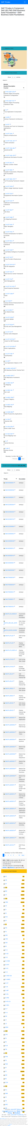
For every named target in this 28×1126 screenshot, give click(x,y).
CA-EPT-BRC (8, 170)
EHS (6, 917)
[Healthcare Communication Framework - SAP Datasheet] (13, 200)
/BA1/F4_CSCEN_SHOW (10, 630)
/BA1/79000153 (9, 606)
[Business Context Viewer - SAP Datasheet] (13, 162)
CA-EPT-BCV (9, 162)
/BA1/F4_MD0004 (10, 739)
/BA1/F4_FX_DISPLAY (11, 650)
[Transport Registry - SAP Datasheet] (13, 397)
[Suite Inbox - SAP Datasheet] (12, 209)
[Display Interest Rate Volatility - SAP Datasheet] (14, 710)
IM (5, 946)
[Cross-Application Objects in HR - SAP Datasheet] (9, 360)
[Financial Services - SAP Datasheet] (7, 440)
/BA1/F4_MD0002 (10, 725)
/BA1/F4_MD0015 (10, 808)
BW (6, 891)
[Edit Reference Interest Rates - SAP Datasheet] (13, 673)
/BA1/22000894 (9, 526)
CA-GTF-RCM (9, 324)
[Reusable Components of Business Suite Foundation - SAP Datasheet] (13, 169)
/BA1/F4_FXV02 (9, 659)
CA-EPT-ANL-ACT (10, 141)
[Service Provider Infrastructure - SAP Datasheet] (12, 257)
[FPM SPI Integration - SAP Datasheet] (14, 264)
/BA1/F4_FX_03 (9, 643)
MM (6, 1031)
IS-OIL (7, 994)
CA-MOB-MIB (9, 412)
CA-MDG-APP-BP (10, 368)
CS (6, 906)
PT (6, 1067)
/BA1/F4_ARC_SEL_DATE (10, 623)
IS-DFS (7, 964)
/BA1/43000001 (9, 563)
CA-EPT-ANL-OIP (10, 155)
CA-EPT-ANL (8, 133)
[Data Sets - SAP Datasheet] (15, 837)
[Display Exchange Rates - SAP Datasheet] (14, 642)
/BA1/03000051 (9, 482)
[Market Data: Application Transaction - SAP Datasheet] (15, 808)
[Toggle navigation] (25, 2)
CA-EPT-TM (8, 279)
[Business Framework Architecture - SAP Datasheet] (10, 116)
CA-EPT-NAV (9, 224)
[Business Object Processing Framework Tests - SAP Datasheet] (15, 100)
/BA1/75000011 (9, 599)
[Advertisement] (14, 32)
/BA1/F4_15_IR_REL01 (11, 614)
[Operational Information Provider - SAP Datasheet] (15, 155)
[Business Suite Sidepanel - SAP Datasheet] (12, 331)
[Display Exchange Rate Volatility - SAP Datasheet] (14, 666)
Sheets (12, 867)
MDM (6, 1027)
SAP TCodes (5, 2)
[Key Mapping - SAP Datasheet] (13, 382)
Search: (5, 80)
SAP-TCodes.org (3, 1118)
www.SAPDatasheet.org (9, 1111)
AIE (6, 880)
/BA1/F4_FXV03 (9, 666)
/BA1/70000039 (9, 577)
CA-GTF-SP (8, 332)
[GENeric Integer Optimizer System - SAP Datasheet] (13, 186)
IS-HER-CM (8, 975)
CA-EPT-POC (9, 232)
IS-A (6, 950)
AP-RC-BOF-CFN (10, 91)
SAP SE (10, 1124)
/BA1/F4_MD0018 (10, 823)
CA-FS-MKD (8, 310)
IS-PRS (7, 998)
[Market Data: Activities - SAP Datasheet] (15, 822)
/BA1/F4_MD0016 (10, 816)
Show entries (14, 77)
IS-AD (6, 953)
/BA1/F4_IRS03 (9, 695)
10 (19, 855)
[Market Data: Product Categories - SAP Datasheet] (15, 801)
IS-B (6, 957)
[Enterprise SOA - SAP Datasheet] (10, 419)
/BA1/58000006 (9, 570)
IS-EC (6, 968)
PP (6, 1053)
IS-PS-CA (7, 1001)
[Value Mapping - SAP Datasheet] (13, 404)
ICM (6, 942)
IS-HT (6, 983)
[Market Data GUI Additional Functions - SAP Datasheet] (15, 775)
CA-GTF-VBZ (8, 354)
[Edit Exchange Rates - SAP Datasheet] (14, 635)
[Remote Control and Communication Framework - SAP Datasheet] (13, 240)
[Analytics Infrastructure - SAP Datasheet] (13, 133)
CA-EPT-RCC (9, 241)
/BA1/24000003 (9, 533)
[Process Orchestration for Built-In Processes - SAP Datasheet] (13, 231)
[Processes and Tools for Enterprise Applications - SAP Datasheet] (10, 124)
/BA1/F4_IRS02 (9, 688)
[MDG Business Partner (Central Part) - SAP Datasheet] (15, 368)
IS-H (6, 972)
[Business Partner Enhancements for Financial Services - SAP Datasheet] (11, 300)
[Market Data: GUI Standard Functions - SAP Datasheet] (15, 768)
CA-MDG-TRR (9, 397)
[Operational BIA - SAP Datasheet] (15, 147)
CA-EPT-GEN (9, 186)
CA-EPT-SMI (8, 250)
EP (6, 920)
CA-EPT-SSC (8, 272)
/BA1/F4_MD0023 (10, 837)
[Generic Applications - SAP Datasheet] (15, 346)
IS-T (6, 1009)
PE (6, 1042)
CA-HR (7, 361)
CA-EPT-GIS (8, 193)
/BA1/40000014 (9, 555)
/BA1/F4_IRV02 (9, 703)
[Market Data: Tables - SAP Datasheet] (15, 815)
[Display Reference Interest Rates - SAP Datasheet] (13, 680)
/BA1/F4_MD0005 (10, 746)
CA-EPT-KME (9, 217)
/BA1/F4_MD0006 (10, 754)
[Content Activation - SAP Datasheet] (16, 140)
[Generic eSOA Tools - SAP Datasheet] (13, 426)
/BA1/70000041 (9, 592)
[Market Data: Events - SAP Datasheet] (15, 761)
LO (6, 1023)
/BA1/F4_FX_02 (9, 635)
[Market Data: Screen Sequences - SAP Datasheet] (15, 753)
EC (6, 913)
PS (6, 1060)
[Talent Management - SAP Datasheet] (12, 278)
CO (6, 898)
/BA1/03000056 (9, 490)
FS (6, 441)
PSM (6, 1064)
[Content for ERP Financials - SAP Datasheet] (14, 338)
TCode (5, 479)
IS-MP (7, 990)
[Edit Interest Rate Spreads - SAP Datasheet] (14, 688)
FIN (6, 928)
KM (6, 1016)
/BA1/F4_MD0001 (10, 717)
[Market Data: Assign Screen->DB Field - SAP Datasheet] (15, 784)
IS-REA (7, 1005)
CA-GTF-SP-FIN (9, 339)
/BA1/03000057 (9, 497)
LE (6, 1020)
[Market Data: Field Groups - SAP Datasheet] (15, 724)
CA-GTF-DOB (9, 317)
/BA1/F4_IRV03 (9, 710)
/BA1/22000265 (9, 512)
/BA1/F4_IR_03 (9, 681)
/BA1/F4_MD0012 (10, 794)
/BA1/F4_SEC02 (9, 845)
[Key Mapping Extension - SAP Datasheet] (13, 216)
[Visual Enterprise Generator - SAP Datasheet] (15, 286)
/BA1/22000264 (9, 504)
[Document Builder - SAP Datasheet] (13, 317)
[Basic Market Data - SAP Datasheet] (12, 309)
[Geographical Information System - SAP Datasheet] (12, 193)
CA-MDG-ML (8, 390)
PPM (6, 1056)
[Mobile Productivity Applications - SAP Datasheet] (13, 411)
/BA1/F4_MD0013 (10, 801)
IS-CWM (7, 961)
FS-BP (7, 448)
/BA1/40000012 (9, 548)
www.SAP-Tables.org (16, 1109)
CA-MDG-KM (9, 383)
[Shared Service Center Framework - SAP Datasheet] (13, 271)
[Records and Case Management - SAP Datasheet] (13, 324)
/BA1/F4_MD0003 (10, 732)
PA (6, 1038)
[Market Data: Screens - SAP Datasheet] (15, 746)
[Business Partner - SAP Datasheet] (9, 448)
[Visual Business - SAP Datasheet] (13, 353)
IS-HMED (7, 979)
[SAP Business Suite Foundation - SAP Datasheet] (16, 12)
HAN (6, 939)
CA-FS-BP (8, 301)
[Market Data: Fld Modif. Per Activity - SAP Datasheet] (15, 830)
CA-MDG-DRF (9, 375)
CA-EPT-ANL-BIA (10, 148)
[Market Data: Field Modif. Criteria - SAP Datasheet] (15, 793)
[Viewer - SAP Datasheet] (13, 293)
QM (6, 1075)
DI (5, 909)
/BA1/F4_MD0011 (9, 785)
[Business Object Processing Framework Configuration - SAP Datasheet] (15, 91)
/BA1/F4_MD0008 (10, 768)
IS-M (6, 986)
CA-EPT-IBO (8, 210)
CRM (6, 902)
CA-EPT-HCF (9, 201)
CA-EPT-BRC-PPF (10, 179)
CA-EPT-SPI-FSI (9, 264)
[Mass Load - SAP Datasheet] (13, 389)
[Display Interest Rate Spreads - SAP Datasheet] (14, 695)
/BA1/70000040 (9, 584)
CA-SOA (7, 419)
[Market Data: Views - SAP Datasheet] (15, 731)
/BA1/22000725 (9, 519)
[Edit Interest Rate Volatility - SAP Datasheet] (14, 702)
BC (6, 887)
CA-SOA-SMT (9, 434)
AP (6, 883)
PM (6, 1049)
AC (6, 876)
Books (4, 867)
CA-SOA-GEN (9, 426)
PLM (6, 1045)
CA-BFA (7, 117)
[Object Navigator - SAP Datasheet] (13, 224)
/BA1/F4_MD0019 (10, 830)
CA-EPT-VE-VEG (9, 286)
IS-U (6, 1012)
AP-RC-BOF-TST (9, 101)
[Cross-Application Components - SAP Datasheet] (7, 109)
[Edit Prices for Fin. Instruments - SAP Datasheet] (14, 844)
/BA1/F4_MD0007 (10, 761)
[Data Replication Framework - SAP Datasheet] (13, 375)
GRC (6, 935)
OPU (6, 1034)
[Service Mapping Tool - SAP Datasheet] (13, 433)
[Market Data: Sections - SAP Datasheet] (15, 739)
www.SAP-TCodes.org (17, 1114)
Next (23, 855)
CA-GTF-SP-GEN (10, 346)
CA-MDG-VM (9, 404)
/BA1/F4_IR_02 (9, 674)
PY (6, 1071)
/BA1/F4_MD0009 (10, 776)
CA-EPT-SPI (8, 257)
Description (22, 479)
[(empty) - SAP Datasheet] (14, 482)
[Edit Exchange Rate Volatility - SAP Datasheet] (14, 659)
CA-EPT (7, 124)
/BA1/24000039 (9, 541)
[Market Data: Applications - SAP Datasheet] (15, 717)
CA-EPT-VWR (9, 293)
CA (6, 110)
